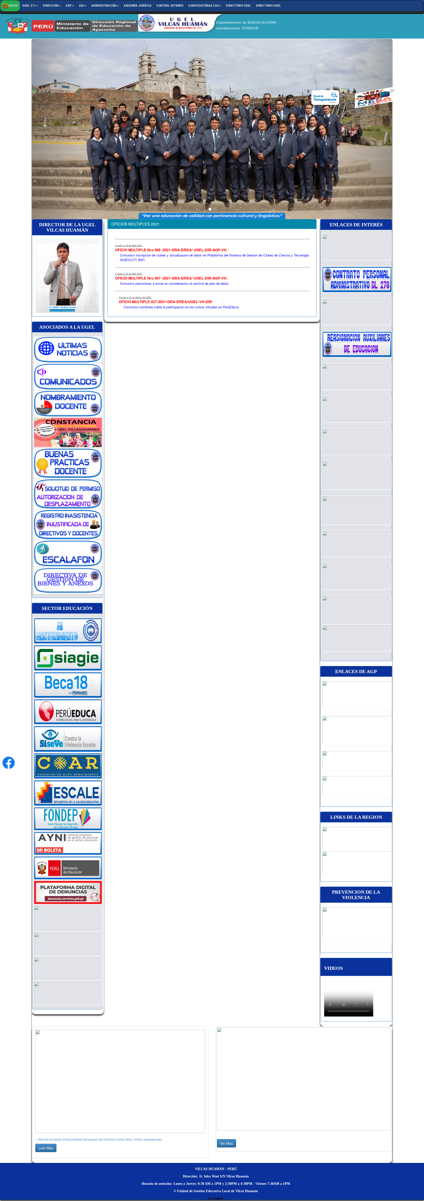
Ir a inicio (216, 1198)
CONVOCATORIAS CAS (203, 5)
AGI (81, 5)
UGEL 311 (29, 5)
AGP (69, 5)
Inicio (12, 5)
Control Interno (169, 5)
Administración (103, 5)
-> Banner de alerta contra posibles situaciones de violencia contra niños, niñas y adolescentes (98, 1139)
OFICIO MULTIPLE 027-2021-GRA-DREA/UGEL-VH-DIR (165, 301)
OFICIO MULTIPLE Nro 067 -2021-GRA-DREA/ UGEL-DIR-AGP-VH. (171, 278)
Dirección (50, 5)
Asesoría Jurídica (137, 5)
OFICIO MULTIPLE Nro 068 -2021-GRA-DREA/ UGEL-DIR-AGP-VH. (171, 250)
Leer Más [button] (46, 1147)
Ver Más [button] (226, 1143)
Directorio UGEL (238, 5)
